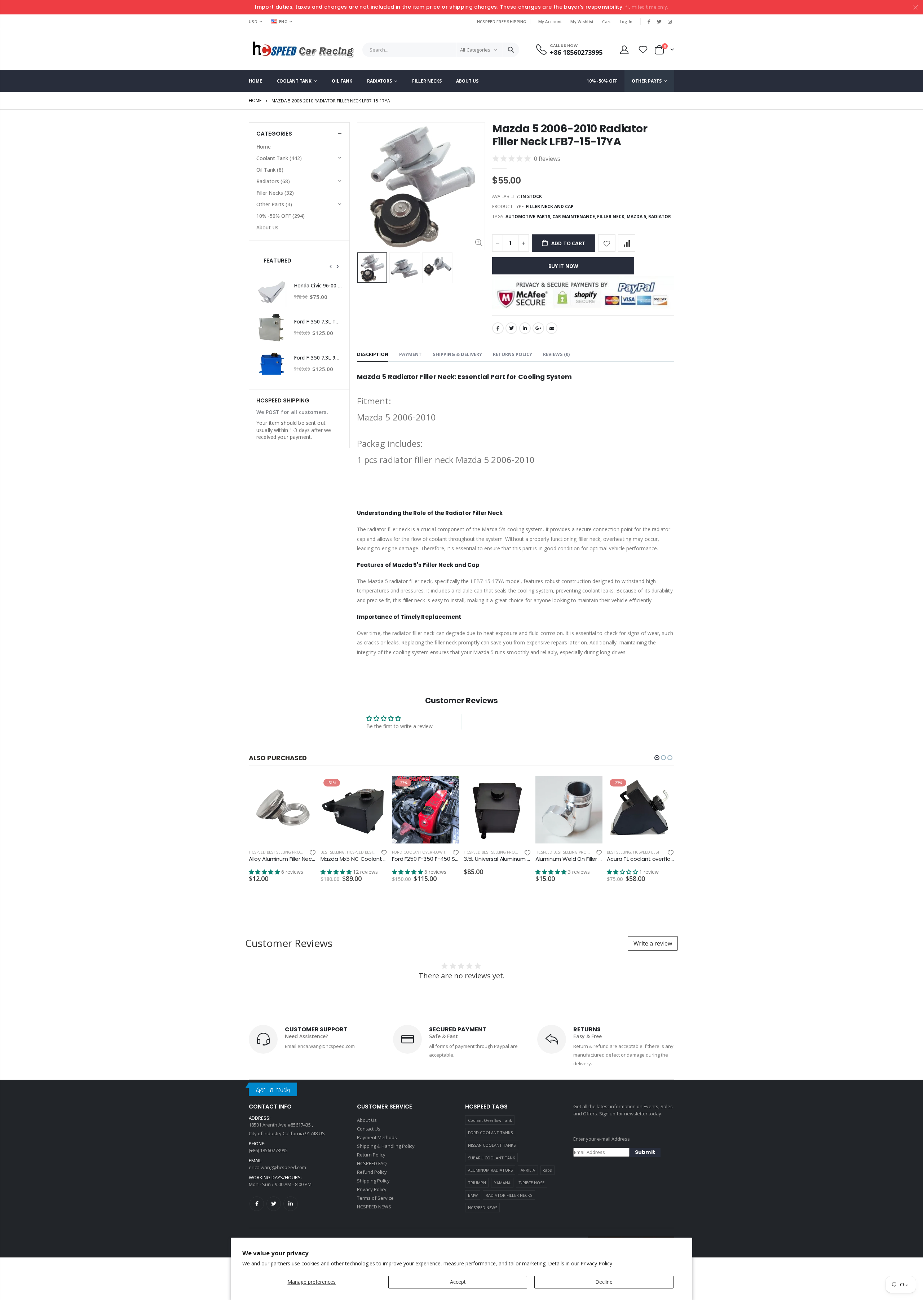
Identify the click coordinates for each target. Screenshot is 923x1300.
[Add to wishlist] (606, 243)
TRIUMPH (477, 1182)
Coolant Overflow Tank (490, 1120)
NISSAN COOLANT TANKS (492, 1145)
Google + (538, 328)
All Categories (475, 50)
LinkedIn (525, 328)
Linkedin (290, 1204)
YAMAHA (502, 1182)
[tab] (372, 355)
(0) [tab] (556, 354)
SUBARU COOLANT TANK (491, 1157)
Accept (458, 1281)
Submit (645, 1152)
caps (547, 1170)
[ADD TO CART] (304, 787)
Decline (604, 1281)
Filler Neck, (612, 216)
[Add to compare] (626, 243)
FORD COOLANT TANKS (490, 1132)
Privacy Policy (596, 1263)
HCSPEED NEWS (482, 1207)
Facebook (498, 328)
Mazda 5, (637, 216)
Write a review (652, 943)
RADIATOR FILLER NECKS (509, 1195)
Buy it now (563, 266)
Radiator (659, 216)
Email (551, 328)
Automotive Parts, (528, 216)
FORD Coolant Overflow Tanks (423, 852)
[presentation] (331, 266)
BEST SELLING (333, 852)
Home (255, 100)
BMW (473, 1195)
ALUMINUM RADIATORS (490, 1170)
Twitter (511, 328)
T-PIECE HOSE (531, 1182)
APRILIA (528, 1170)
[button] (657, 757)
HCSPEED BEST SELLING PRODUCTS (280, 852)
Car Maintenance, (574, 216)
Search (511, 50)
